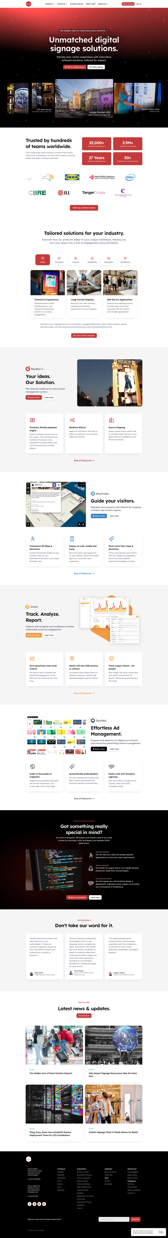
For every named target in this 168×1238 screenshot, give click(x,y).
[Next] (109, 98)
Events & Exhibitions (83, 1184)
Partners (107, 1181)
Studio (59, 1172)
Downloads (108, 1184)
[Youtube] (44, 1204)
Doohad (60, 1184)
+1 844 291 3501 (33, 1196)
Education (80, 1193)
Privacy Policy (132, 1187)
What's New (90, 4)
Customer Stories (76, 4)
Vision (59, 1181)
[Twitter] (30, 1204)
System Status (132, 1175)
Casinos (79, 1208)
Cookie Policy (148, 1233)
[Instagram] (39, 1204)
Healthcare (80, 1205)
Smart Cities (81, 1199)
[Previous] (59, 98)
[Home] (29, 4)
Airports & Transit (83, 1172)
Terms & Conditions (134, 1190)
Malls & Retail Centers (84, 1187)
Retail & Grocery (82, 1181)
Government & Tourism (84, 1175)
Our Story (131, 1184)
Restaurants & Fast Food (85, 1196)
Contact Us (131, 1193)
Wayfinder (60, 1175)
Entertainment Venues (84, 1202)
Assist (59, 1187)
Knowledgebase (133, 1172)
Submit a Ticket (133, 1178)
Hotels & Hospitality (83, 1178)
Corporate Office (82, 1190)
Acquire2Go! (61, 1178)
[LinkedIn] (34, 1204)
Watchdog (60, 1190)
